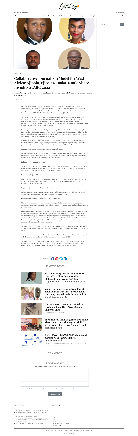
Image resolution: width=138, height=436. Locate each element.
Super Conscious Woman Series (61, 423)
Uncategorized (57, 425)
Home (45, 16)
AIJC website (73, 245)
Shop (71, 16)
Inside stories (52, 16)
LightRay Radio (57, 417)
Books (66, 16)
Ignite (83, 16)
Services (77, 16)
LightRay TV (56, 419)
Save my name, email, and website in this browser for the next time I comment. (55, 389)
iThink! (60, 16)
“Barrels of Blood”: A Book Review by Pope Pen (27, 416)
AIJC (32, 109)
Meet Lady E (91, 16)
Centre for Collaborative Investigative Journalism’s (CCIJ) (63, 117)
